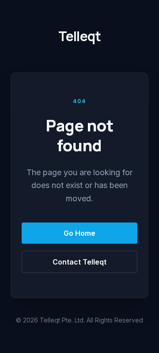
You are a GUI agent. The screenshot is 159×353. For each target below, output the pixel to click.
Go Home (79, 233)
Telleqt (79, 36)
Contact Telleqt (79, 261)
